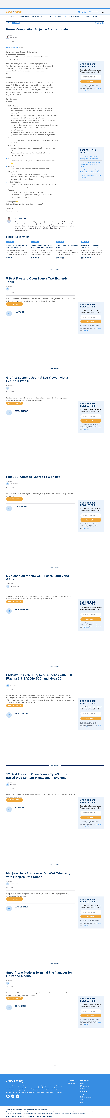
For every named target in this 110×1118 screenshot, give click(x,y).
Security (61, 16)
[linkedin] (82, 12)
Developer (50, 16)
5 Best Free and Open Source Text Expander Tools (16, 246)
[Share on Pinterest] (100, 23)
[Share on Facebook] (95, 23)
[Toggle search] (103, 12)
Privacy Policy (85, 90)
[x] (85, 12)
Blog (95, 16)
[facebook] (79, 12)
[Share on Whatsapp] (103, 23)
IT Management (23, 16)
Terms (99, 88)
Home (7, 22)
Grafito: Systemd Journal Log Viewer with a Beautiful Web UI (42, 246)
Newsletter (94, 12)
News (13, 16)
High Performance (74, 16)
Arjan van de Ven (12, 48)
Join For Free (90, 81)
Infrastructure (38, 16)
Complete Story (13, 304)
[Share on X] (98, 23)
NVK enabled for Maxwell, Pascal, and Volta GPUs (90, 246)
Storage (87, 16)
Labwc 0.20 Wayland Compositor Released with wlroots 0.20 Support (90, 164)
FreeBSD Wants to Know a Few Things (67, 246)
